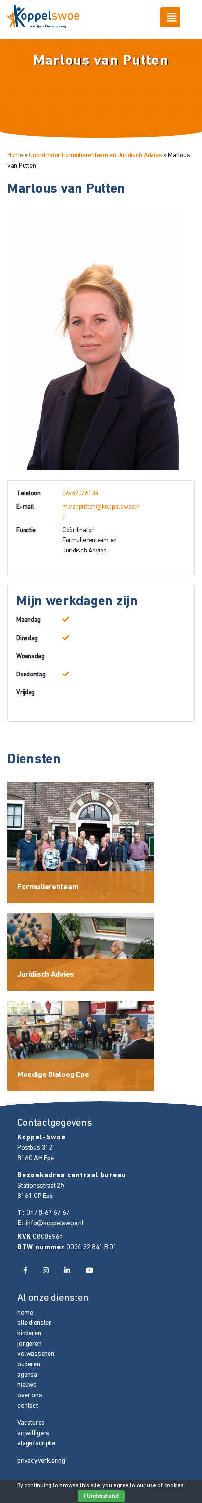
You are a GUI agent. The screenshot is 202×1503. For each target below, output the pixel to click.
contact (27, 1406)
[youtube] (89, 1271)
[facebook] (24, 1271)
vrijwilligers (33, 1433)
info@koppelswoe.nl (54, 1223)
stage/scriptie (36, 1443)
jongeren (29, 1344)
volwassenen (35, 1354)
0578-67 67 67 (48, 1213)
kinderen (29, 1333)
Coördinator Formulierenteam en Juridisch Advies (95, 156)
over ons (29, 1395)
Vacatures (31, 1423)
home (25, 1313)
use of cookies (165, 1486)
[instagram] (45, 1271)
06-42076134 (80, 494)
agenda (27, 1375)
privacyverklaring (41, 1461)
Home (15, 156)
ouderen (28, 1364)
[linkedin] (67, 1271)
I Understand (101, 1496)
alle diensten (34, 1323)
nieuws (26, 1385)
